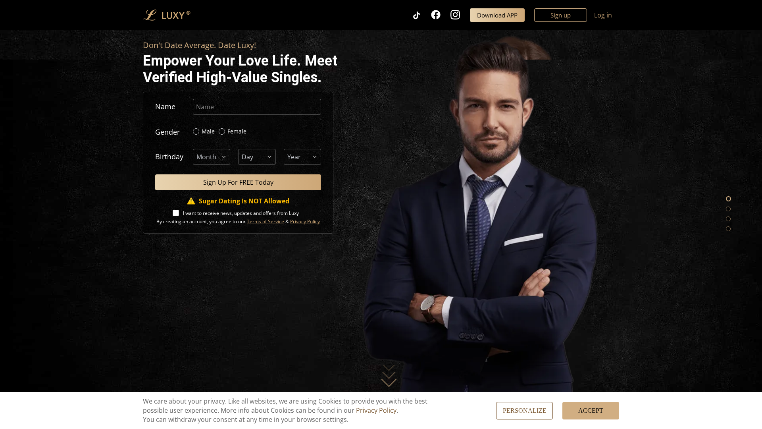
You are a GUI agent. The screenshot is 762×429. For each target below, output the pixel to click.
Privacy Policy (376, 410)
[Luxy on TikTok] (421, 15)
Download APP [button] (497, 15)
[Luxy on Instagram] (460, 15)
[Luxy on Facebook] (440, 15)
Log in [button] (603, 15)
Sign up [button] (560, 15)
